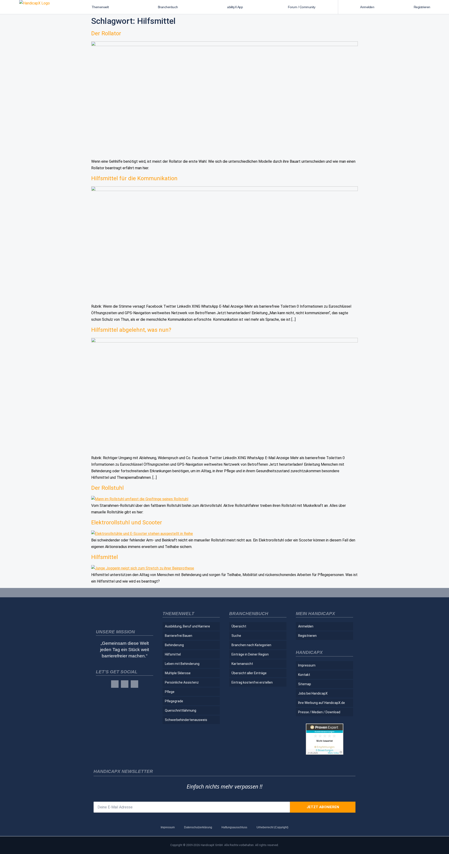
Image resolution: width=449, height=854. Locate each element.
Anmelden (367, 7)
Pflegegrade (174, 701)
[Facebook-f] (115, 684)
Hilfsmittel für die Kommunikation (134, 178)
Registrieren (422, 7)
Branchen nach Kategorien (251, 645)
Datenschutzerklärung (198, 827)
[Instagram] (124, 684)
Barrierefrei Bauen (178, 636)
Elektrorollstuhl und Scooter (126, 522)
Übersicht (239, 626)
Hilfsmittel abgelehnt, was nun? (131, 330)
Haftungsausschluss (234, 827)
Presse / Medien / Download (319, 712)
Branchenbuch (168, 7)
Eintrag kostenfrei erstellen (252, 682)
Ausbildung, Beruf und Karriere (187, 626)
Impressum (306, 665)
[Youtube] (134, 684)
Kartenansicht (242, 664)
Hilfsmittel (104, 557)
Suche (236, 636)
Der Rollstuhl (107, 488)
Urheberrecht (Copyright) (272, 827)
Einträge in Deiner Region (250, 654)
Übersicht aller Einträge (249, 673)
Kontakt (304, 675)
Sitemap (304, 684)
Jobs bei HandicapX (313, 693)
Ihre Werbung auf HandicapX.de (321, 703)
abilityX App (235, 7)
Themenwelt (100, 7)
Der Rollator (106, 33)
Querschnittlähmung (180, 710)
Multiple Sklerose (178, 673)
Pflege (169, 692)
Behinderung (174, 645)
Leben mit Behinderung (182, 664)
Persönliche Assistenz (182, 682)
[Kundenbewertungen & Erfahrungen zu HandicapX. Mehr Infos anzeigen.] (324, 753)
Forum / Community (301, 7)
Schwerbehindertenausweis (186, 720)
